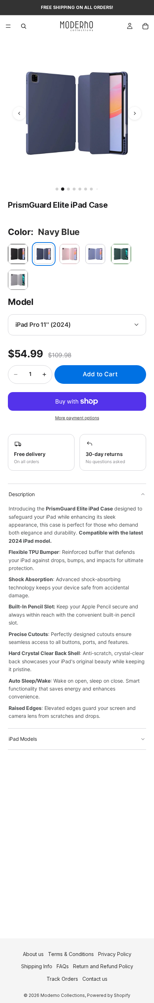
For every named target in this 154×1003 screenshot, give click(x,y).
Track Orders (62, 979)
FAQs (63, 966)
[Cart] (145, 26)
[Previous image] (19, 113)
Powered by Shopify (108, 995)
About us (33, 954)
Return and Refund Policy (103, 966)
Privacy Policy (114, 954)
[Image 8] (97, 189)
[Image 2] (62, 188)
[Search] (24, 26)
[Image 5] (79, 189)
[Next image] (134, 113)
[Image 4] (74, 189)
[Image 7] (91, 189)
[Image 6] (85, 189)
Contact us (94, 979)
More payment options (77, 417)
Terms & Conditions (71, 954)
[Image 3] (68, 189)
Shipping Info (36, 966)
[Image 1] (57, 189)
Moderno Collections (62, 995)
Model (21, 302)
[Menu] (8, 26)
